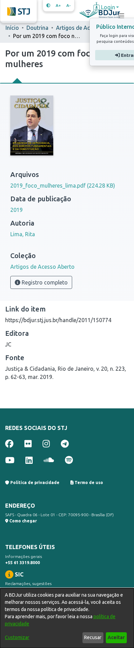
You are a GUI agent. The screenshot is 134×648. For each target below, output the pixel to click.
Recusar (92, 637)
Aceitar (116, 637)
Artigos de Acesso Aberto (88, 28)
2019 (16, 210)
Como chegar (22, 521)
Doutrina (37, 28)
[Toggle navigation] (121, 16)
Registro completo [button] (44, 282)
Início (12, 28)
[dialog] (67, 618)
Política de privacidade (34, 482)
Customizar (17, 637)
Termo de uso (88, 482)
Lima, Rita (22, 234)
